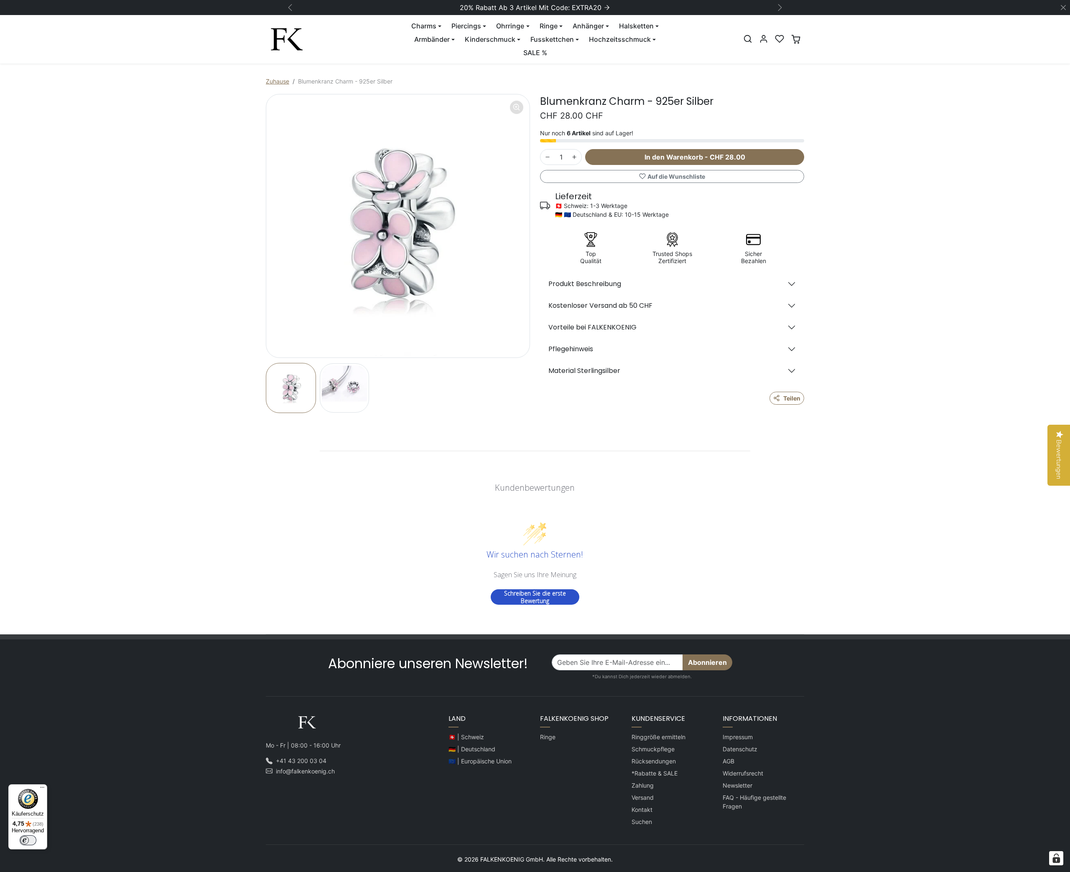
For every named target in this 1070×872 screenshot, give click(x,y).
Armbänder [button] (432, 39)
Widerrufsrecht (743, 773)
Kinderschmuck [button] (490, 39)
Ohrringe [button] (510, 26)
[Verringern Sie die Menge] (547, 157)
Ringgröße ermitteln (658, 736)
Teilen (791, 398)
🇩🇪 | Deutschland (471, 749)
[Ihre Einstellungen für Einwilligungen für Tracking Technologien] (1056, 858)
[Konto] (764, 39)
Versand (643, 797)
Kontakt (642, 809)
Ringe (547, 736)
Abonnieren (707, 662)
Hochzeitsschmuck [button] (620, 39)
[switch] (28, 840)
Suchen (642, 821)
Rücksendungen (654, 761)
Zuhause (277, 81)
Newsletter (737, 785)
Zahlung (643, 785)
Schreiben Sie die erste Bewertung (535, 597)
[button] (748, 39)
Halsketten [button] (636, 26)
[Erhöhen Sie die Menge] (574, 157)
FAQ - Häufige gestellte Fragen (754, 802)
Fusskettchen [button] (552, 39)
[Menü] (42, 789)
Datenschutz (740, 749)
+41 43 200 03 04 (301, 760)
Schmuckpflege (653, 749)
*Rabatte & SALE (655, 773)
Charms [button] (423, 26)
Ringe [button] (549, 26)
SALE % (535, 52)
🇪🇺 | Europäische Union (480, 761)
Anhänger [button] (588, 26)
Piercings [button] (466, 26)
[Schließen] (1063, 8)
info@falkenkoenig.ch (305, 771)
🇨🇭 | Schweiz (466, 736)
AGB (728, 761)
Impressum (738, 736)
